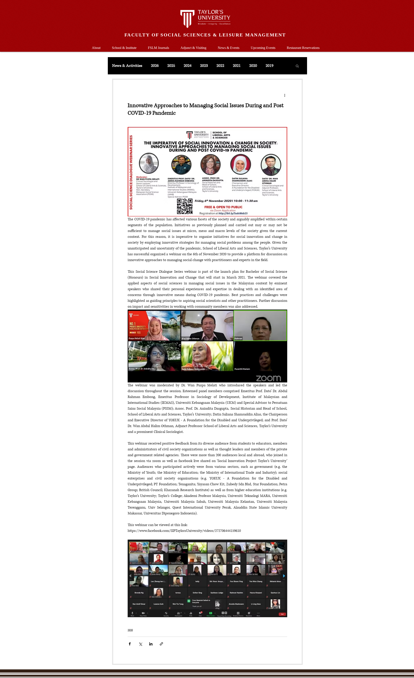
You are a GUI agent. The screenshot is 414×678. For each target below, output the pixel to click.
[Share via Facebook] (130, 644)
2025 (171, 65)
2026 (155, 65)
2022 (220, 65)
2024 (187, 65)
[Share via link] (161, 644)
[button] (124, 46)
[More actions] (284, 95)
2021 (237, 65)
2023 (204, 65)
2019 (269, 65)
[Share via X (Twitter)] (140, 644)
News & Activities (127, 65)
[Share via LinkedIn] (151, 644)
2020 (253, 65)
